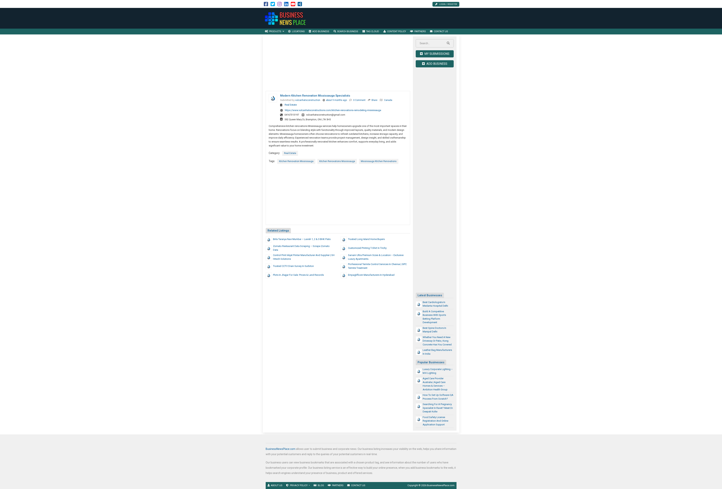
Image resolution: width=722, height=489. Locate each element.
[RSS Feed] (300, 5)
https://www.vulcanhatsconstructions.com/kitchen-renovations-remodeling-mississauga (333, 110)
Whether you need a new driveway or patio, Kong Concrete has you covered (437, 341)
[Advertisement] (390, 18)
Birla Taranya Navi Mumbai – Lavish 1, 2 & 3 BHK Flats (302, 239)
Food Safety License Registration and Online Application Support (435, 421)
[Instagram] (279, 5)
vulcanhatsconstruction (307, 100)
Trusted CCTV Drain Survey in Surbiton (293, 266)
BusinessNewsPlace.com (280, 448)
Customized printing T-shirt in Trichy (367, 248)
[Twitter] (273, 5)
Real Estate (291, 104)
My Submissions (436, 54)
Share (374, 100)
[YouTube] (293, 5)
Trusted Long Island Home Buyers (366, 239)
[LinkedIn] (286, 5)
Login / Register (448, 4)
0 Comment (359, 100)
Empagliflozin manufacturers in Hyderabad (371, 274)
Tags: (272, 161)
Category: (274, 153)
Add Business (436, 64)
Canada (388, 100)
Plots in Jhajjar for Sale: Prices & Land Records (298, 274)
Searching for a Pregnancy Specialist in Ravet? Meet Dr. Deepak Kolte (438, 408)
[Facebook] (266, 5)
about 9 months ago (336, 100)
